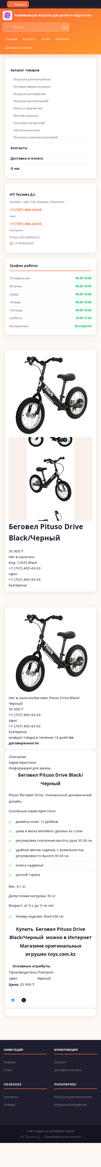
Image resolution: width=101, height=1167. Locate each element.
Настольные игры (26, 130)
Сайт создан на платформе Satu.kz (50, 1131)
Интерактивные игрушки (31, 86)
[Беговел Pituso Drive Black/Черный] (50, 653)
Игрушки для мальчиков (31, 79)
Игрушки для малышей (30, 101)
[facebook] (13, 1000)
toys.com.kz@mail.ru (26, 237)
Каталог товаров (25, 70)
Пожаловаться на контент (63, 1137)
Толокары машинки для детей (35, 137)
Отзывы (9, 1104)
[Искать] (65, 27)
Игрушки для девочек (29, 94)
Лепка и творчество (27, 108)
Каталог (29, 39)
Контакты (63, 39)
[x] (23, 1000)
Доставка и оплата (18, 47)
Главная (11, 39)
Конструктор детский (29, 123)
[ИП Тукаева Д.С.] (7, 15)
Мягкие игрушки (25, 115)
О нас (46, 39)
